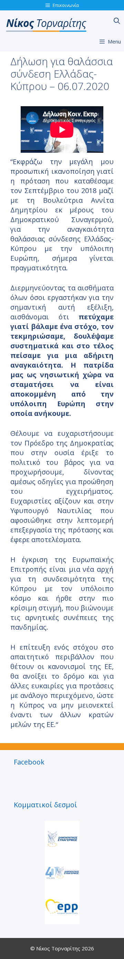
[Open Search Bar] (117, 20)
